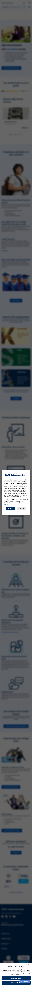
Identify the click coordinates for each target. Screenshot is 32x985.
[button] (28, 964)
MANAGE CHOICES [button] (16, 978)
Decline (22, 508)
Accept (10, 508)
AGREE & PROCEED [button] (16, 983)
